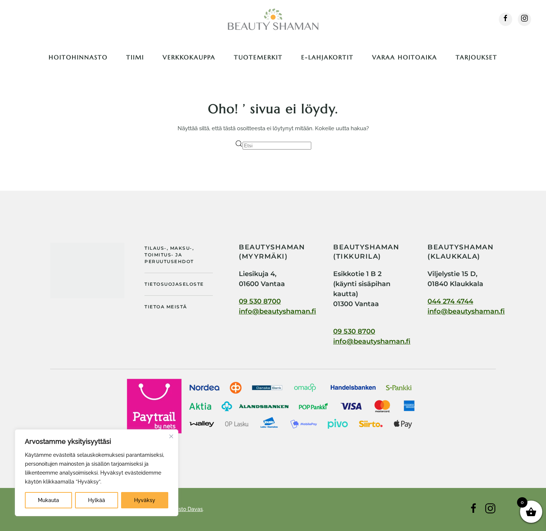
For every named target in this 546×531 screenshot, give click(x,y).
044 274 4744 (450, 301)
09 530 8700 (260, 301)
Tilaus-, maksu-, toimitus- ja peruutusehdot (169, 254)
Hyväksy (144, 500)
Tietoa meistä (165, 306)
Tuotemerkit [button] (258, 57)
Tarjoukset (476, 57)
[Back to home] (273, 19)
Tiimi (135, 57)
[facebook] (505, 19)
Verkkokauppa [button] (189, 57)
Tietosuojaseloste (174, 284)
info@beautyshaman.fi (277, 311)
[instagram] (524, 19)
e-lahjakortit (327, 57)
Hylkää (96, 500)
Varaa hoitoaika (404, 57)
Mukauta (48, 500)
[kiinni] (171, 436)
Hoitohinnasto (78, 57)
